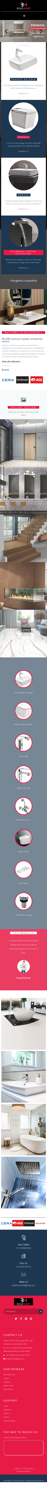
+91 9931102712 (23, 1266)
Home (6, 1406)
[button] (6, 31)
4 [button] (29, 987)
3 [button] (42, 39)
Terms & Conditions (23, 1471)
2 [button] (39, 39)
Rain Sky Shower (9, 1374)
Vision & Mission (10, 1421)
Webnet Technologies (23, 1483)
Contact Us (7, 1409)
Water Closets (9, 1385)
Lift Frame (11, 458)
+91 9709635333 (23, 1248)
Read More (23, 93)
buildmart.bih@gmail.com (23, 1285)
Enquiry (6, 1417)
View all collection (11, 361)
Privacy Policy (28, 1468)
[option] (23, 31)
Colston (6, 1378)
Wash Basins (8, 1389)
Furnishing (11, 505)
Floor (8, 648)
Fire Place (11, 601)
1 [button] (35, 39)
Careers (17, 1468)
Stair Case (11, 553)
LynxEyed (7, 1382)
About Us (7, 1413)
